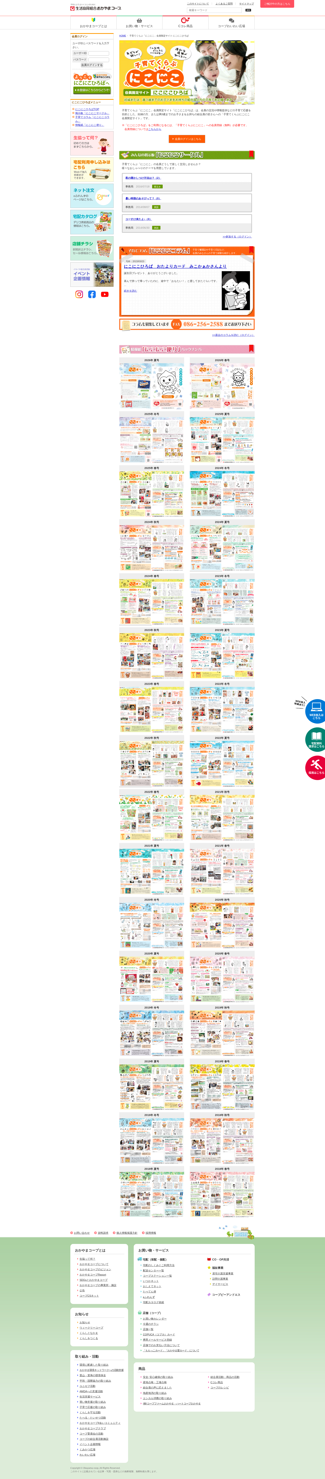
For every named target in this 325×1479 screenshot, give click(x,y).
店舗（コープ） (152, 1313)
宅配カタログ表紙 (153, 1302)
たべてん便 (149, 1291)
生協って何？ (87, 1258)
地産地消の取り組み (155, 1393)
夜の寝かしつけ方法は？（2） (143, 177)
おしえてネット (152, 1286)
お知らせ (85, 1322)
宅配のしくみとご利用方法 (159, 1265)
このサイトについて (198, 3)
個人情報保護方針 (126, 1232)
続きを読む (130, 290)
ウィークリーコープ (91, 1327)
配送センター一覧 (153, 1270)
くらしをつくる (89, 1338)
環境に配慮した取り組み (94, 1364)
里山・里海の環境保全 (93, 1375)
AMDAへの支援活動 (91, 1391)
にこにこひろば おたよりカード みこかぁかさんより (175, 266)
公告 (82, 1290)
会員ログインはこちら (188, 138)
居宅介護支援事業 (222, 1273)
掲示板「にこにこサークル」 (92, 113)
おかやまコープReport (93, 1274)
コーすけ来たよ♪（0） (138, 219)
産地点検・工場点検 (155, 1382)
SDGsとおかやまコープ (94, 1279)
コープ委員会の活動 (91, 1433)
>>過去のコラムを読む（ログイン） (233, 334)
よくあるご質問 (224, 3)
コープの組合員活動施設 (94, 1438)
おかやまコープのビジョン (95, 1269)
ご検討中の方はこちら (277, 3)
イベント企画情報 (90, 1444)
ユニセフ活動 (87, 1386)
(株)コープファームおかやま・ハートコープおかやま (172, 1403)
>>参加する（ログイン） (237, 236)
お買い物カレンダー (155, 1318)
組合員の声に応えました (157, 1387)
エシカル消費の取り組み (157, 1398)
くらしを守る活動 (90, 1412)
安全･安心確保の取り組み (158, 1377)
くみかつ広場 (87, 1449)
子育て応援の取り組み (93, 1407)
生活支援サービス (90, 1396)
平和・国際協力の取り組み (95, 1380)
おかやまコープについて (94, 1264)
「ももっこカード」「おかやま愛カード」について (171, 1350)
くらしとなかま (89, 1332)
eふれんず (149, 1297)
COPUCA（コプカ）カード (159, 1334)
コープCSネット (89, 1295)
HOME (122, 35)
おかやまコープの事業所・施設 (98, 1285)
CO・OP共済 (220, 1259)
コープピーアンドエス (226, 1294)
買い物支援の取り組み (93, 1401)
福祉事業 (217, 1267)
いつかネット (151, 1281)
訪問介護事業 (220, 1278)
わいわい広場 (87, 1454)
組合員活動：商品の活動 (224, 1377)
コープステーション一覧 (157, 1275)
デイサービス (220, 1284)
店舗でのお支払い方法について (161, 1345)
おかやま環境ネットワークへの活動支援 (102, 1370)
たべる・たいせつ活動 (93, 1417)
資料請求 (103, 1232)
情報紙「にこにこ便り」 (89, 124)
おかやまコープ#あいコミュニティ (100, 1422)
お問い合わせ (82, 1232)
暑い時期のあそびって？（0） (143, 198)
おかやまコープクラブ (93, 1428)
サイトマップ (246, 3)
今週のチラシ (151, 1323)
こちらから (154, 129)
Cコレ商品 (216, 1382)
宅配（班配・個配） (155, 1259)
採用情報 (151, 1232)
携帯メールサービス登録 (157, 1339)
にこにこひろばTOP (87, 109)
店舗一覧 (148, 1329)
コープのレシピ (219, 1387)
